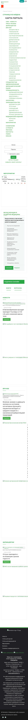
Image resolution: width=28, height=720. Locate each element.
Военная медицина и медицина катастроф (12, 234)
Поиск (8, 134)
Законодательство (13, 102)
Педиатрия (13, 60)
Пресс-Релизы (11, 23)
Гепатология (13, 38)
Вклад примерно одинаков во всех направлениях (11, 259)
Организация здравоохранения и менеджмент (12, 230)
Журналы (12, 118)
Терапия (12, 72)
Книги (11, 120)
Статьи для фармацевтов (9, 641)
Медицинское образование (10, 238)
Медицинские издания (14, 116)
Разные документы (16, 114)
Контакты (9, 132)
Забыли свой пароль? (13, 162)
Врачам (8, 27)
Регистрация (13, 160)
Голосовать (9, 267)
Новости (6, 297)
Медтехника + (14, 96)
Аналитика (10, 100)
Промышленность (12, 90)
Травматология (14, 74)
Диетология (13, 42)
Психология (13, 64)
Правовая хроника (15, 98)
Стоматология (14, 70)
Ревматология (14, 68)
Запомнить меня (14, 154)
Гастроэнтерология (16, 36)
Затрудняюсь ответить (13, 263)
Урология (12, 76)
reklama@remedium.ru (14, 673)
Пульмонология (15, 66)
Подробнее (6, 319)
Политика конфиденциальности (10, 648)
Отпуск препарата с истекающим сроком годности (11, 556)
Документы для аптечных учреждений (14, 106)
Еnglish (8, 136)
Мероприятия (11, 122)
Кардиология (14, 52)
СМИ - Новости (11, 21)
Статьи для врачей (7, 638)
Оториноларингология (17, 58)
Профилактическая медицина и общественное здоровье (12, 243)
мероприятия (9, 173)
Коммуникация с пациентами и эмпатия (13, 249)
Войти (21, 1)
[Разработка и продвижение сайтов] (2, 717)
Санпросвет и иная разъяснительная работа (12, 254)
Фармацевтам (11, 25)
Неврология (13, 54)
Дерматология (14, 40)
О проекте (9, 128)
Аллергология (14, 33)
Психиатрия (13, 62)
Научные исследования (13, 225)
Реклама (9, 130)
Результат (17, 267)
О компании (10, 126)
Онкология (13, 56)
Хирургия (12, 78)
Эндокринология (15, 80)
